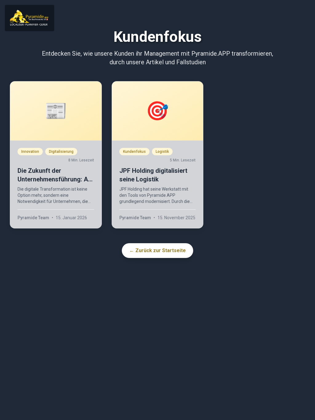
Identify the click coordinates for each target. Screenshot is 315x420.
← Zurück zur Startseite (157, 250)
